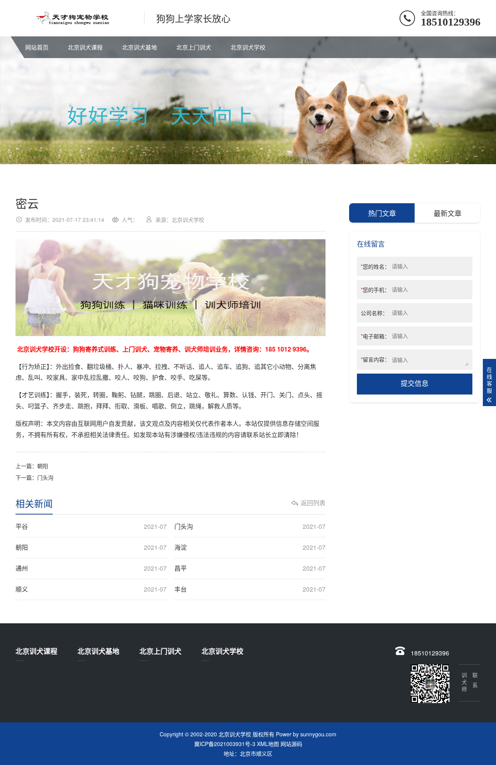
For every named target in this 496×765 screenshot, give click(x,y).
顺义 (91, 589)
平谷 (91, 526)
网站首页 (36, 47)
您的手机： (375, 289)
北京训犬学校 (248, 47)
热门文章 (382, 213)
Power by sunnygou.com (306, 734)
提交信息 (415, 384)
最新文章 (448, 213)
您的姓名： (375, 266)
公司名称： (374, 313)
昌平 (250, 568)
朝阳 (42, 466)
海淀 (250, 547)
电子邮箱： (375, 336)
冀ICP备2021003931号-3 (224, 744)
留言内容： (375, 359)
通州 (91, 568)
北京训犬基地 (139, 47)
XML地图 (268, 744)
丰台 (250, 589)
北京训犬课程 (85, 47)
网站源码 (291, 744)
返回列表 (313, 503)
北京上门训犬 (193, 47)
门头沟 (45, 477)
